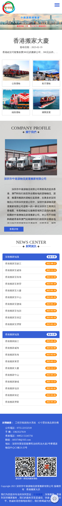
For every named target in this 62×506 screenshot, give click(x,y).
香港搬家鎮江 (30, 341)
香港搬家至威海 (30, 270)
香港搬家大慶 (30, 368)
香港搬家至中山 (30, 297)
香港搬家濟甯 (30, 402)
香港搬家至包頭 (30, 311)
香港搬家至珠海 (30, 277)
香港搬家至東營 (30, 284)
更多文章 (52, 257)
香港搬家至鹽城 (30, 304)
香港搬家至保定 (30, 317)
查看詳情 (14, 229)
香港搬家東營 (30, 361)
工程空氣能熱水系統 (25, 422)
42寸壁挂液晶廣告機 (48, 422)
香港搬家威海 (30, 348)
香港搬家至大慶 (30, 290)
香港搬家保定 (30, 395)
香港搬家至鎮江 (30, 263)
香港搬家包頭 (30, 388)
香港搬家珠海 (30, 355)
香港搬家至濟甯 (30, 324)
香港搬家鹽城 (30, 381)
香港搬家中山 (30, 375)
